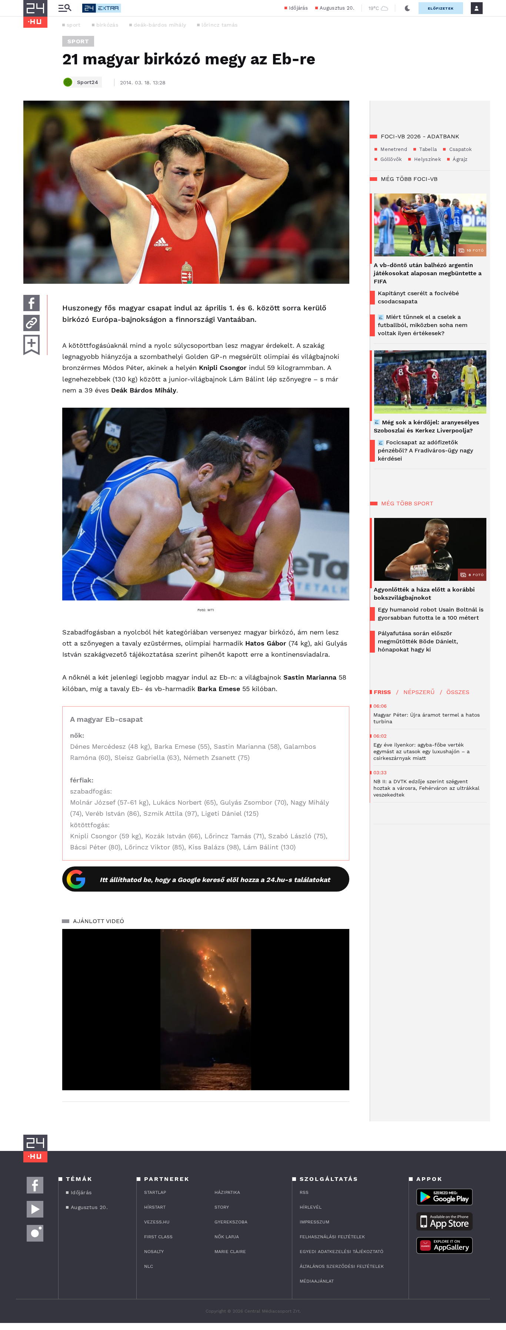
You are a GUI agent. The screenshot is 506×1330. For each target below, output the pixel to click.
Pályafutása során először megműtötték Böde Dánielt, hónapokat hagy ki (418, 641)
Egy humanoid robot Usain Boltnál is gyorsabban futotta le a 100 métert (430, 613)
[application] (205, 1009)
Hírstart (155, 1207)
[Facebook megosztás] (31, 303)
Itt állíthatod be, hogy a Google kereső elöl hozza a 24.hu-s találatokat (215, 879)
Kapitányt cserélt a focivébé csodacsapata (418, 297)
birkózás (107, 25)
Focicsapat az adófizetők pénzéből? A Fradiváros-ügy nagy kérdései (425, 450)
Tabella (427, 149)
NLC (148, 1266)
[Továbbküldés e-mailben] (31, 323)
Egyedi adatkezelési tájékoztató (341, 1251)
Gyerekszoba (230, 1222)
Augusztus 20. (337, 8)
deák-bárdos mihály (160, 25)
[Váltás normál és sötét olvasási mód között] (407, 8)
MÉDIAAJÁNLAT (317, 1281)
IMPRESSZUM (314, 1222)
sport (74, 25)
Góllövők (390, 159)
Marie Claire (230, 1251)
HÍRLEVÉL (311, 1207)
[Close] (338, 1062)
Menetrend (393, 149)
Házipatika (227, 1192)
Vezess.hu (157, 1222)
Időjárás (298, 8)
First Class (158, 1236)
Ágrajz (459, 159)
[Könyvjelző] (31, 345)
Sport (78, 41)
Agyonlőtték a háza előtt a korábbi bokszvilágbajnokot (424, 593)
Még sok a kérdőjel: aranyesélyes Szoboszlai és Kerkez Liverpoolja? (426, 426)
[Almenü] (65, 8)
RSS (304, 1192)
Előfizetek (441, 8)
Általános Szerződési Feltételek (342, 1266)
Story (221, 1207)
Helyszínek (427, 159)
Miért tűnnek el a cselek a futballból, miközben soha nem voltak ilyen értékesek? (422, 325)
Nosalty (154, 1251)
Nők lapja (226, 1236)
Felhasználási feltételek (332, 1236)
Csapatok (459, 149)
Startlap (155, 1192)
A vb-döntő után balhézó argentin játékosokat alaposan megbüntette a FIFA (428, 273)
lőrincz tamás (219, 25)
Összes (457, 692)
